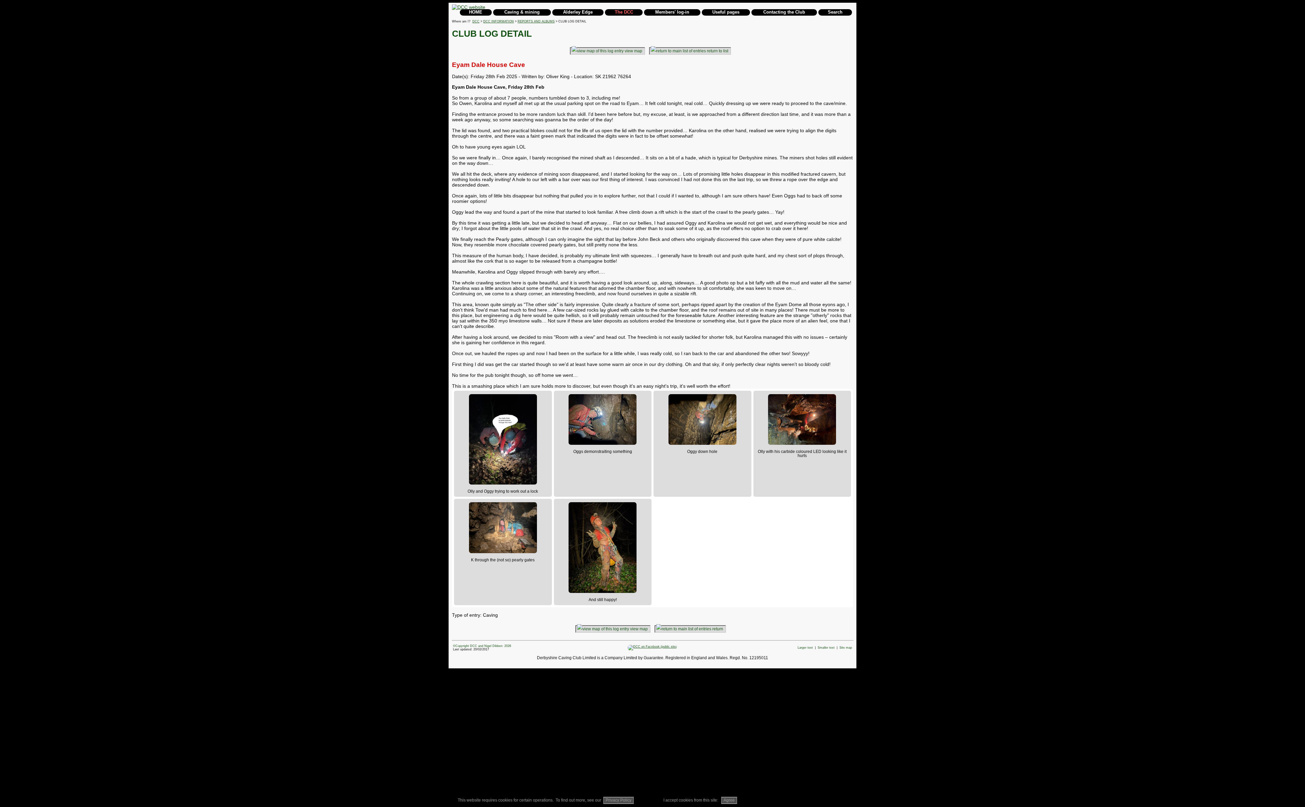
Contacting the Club (784, 12)
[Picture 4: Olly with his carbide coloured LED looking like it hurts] (802, 419)
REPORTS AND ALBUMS (536, 21)
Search (835, 12)
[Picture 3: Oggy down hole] (702, 419)
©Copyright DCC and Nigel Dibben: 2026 (482, 646)
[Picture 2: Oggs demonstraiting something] (603, 419)
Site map (845, 647)
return (717, 629)
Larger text (805, 647)
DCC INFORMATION (498, 21)
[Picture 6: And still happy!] (603, 547)
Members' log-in (672, 12)
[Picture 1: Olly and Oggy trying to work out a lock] (503, 439)
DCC (476, 21)
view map (633, 51)
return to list (717, 51)
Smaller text (826, 647)
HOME (475, 12)
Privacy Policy (618, 800)
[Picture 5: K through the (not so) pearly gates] (503, 527)
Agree (729, 800)
